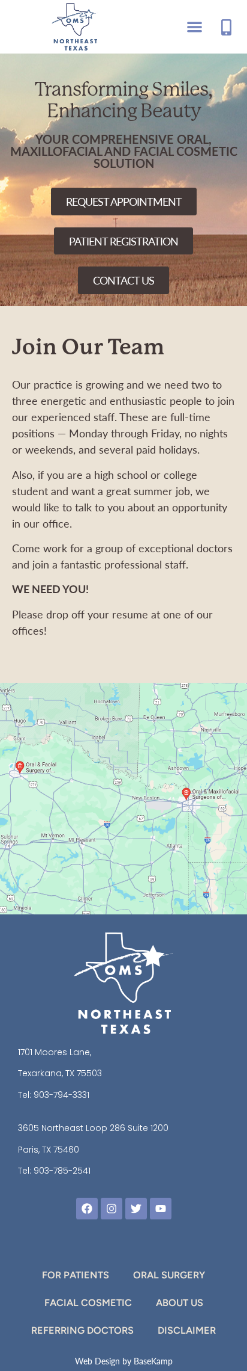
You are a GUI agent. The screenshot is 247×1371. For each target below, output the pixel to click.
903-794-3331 (61, 1095)
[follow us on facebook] (87, 1208)
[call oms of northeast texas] (226, 27)
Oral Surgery (169, 1275)
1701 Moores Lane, (54, 1052)
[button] (194, 26)
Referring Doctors (82, 1330)
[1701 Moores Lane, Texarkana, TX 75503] (185, 794)
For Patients (75, 1275)
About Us (179, 1302)
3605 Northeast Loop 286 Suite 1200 (93, 1128)
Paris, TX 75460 (48, 1150)
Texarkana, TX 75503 (60, 1073)
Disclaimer (187, 1330)
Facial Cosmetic (88, 1302)
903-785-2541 (62, 1171)
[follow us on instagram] (111, 1208)
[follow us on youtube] (160, 1208)
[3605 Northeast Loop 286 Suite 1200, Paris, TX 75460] (137, 770)
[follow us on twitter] (136, 1208)
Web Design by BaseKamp (124, 1361)
